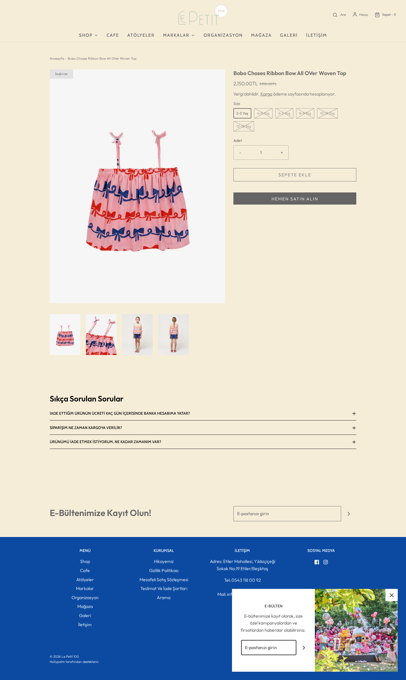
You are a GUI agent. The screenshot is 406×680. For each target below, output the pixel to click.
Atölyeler (141, 35)
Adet (237, 140)
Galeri (289, 35)
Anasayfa (57, 58)
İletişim (316, 35)
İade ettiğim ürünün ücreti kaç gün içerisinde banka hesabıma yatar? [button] (120, 413)
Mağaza (261, 35)
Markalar (85, 588)
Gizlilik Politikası (163, 570)
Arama (163, 597)
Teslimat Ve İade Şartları (163, 588)
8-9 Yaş (305, 113)
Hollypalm (57, 662)
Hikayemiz (164, 561)
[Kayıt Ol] (348, 513)
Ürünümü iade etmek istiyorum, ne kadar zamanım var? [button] (105, 441)
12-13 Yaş (243, 126)
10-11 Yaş (327, 113)
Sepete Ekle (294, 175)
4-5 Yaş (263, 113)
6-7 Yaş (284, 113)
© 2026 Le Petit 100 (64, 656)
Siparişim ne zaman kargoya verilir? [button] (86, 427)
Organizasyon (223, 35)
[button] (65, 334)
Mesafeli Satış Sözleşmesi (163, 579)
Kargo (266, 94)
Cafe (113, 35)
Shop (85, 561)
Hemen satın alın (294, 199)
